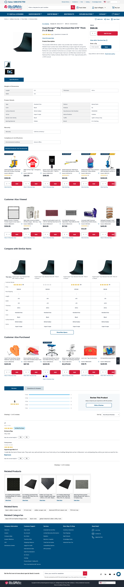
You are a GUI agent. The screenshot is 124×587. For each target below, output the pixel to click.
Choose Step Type (71, 351)
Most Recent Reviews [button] (109, 415)
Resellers (46, 536)
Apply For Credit (28, 545)
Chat (81, 2)
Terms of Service (80, 577)
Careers (6, 533)
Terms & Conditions (58, 585)
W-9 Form (26, 555)
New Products (66, 536)
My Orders (26, 536)
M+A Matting (45, 24)
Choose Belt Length (71, 162)
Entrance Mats (33, 19)
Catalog (87, 2)
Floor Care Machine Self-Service (32, 564)
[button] (111, 2)
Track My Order (28, 539)
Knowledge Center (96, 2)
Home (6, 19)
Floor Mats (24, 19)
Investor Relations (9, 539)
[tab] (14, 80)
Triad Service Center (49, 542)
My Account (27, 533)
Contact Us (75, 2)
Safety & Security (14, 19)
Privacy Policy (71, 577)
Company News (8, 536)
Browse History (65, 2)
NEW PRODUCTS (69, 14)
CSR (5, 542)
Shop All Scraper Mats (48, 38)
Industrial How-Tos (68, 542)
